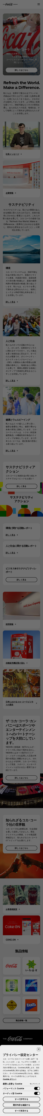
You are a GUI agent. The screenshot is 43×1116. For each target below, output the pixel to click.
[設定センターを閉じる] (38, 1049)
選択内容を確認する (21, 1105)
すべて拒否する (21, 1111)
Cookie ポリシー (9, 1079)
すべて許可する (21, 1099)
